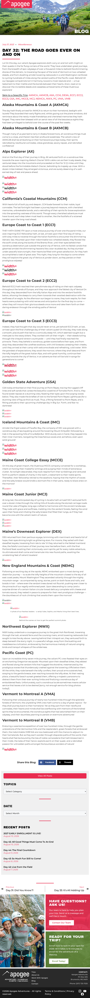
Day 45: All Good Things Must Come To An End (28, 842)
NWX (49, 98)
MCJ (32, 98)
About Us (35, 975)
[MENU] (86, 4)
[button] (47, 762)
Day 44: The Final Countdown (19, 850)
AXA (51, 95)
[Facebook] (82, 994)
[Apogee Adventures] (16, 4)
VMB (67, 98)
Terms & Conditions (55, 991)
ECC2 (80, 95)
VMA (61, 98)
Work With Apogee (40, 978)
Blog (34, 981)
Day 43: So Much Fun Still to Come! (22, 858)
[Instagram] (79, 991)
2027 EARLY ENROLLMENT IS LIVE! (22, 833)
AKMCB (43, 95)
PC (55, 98)
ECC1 (72, 95)
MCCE (24, 98)
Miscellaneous (25, 44)
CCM (58, 95)
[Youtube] (84, 991)
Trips (34, 972)
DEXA (65, 95)
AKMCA (33, 95)
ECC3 (5, 98)
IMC (18, 98)
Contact (35, 984)
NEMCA (40, 98)
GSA (12, 98)
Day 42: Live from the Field (18, 867)
